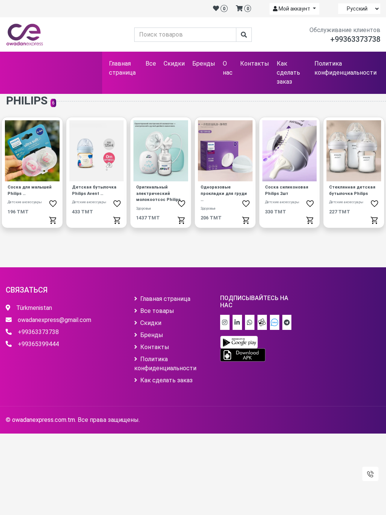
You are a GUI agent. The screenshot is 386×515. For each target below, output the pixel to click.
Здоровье (143, 208)
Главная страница (122, 68)
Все (151, 63)
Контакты (254, 63)
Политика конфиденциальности (345, 68)
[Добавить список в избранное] (53, 203)
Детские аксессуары (25, 202)
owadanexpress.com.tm (43, 419)
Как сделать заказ (288, 72)
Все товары (157, 310)
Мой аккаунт (294, 9)
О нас (228, 68)
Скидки (174, 63)
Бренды (203, 63)
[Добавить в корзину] (53, 220)
